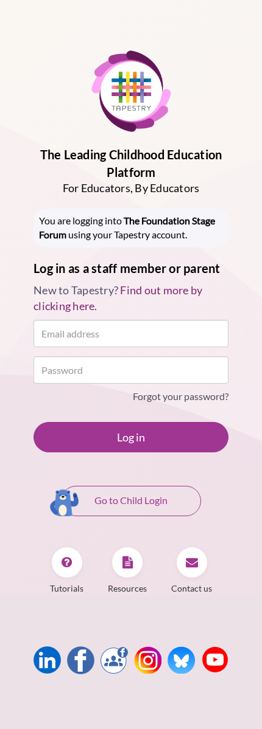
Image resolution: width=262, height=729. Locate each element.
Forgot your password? (180, 396)
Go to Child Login (131, 500)
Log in (131, 437)
